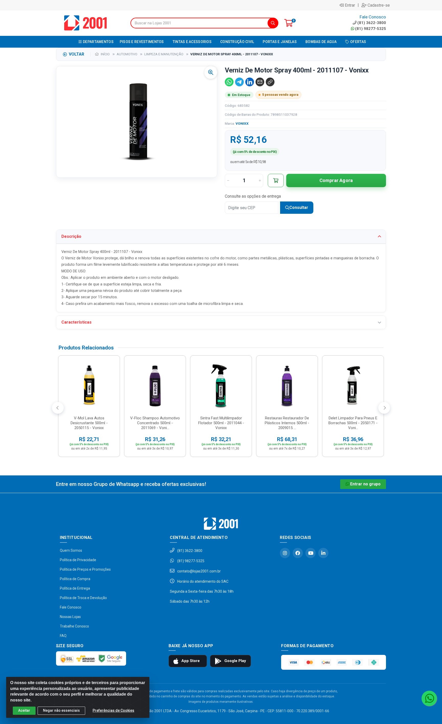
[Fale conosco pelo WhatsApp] (429, 698)
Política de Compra (75, 579)
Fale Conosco (70, 607)
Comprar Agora (336, 180)
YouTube (310, 553)
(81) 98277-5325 (370, 28)
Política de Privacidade (78, 560)
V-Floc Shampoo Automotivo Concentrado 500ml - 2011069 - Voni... (155, 423)
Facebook (298, 553)
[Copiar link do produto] (270, 82)
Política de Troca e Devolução (83, 598)
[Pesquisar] (273, 23)
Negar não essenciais (61, 710)
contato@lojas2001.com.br (198, 571)
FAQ (63, 636)
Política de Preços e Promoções (85, 569)
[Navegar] (58, 408)
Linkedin (323, 553)
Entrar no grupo (365, 484)
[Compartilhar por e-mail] (260, 82)
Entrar (350, 5)
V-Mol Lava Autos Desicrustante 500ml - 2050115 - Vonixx (89, 423)
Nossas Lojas (70, 617)
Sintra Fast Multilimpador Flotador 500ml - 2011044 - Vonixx (221, 423)
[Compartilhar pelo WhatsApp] (229, 82)
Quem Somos (71, 550)
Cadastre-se (379, 5)
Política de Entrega (75, 588)
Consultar (298, 207)
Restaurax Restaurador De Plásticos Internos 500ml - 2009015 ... (287, 423)
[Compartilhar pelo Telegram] (239, 82)
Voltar (76, 54)
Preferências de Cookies (113, 710)
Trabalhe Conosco (74, 626)
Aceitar (24, 710)
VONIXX (242, 123)
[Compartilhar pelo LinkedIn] (249, 82)
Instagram (285, 553)
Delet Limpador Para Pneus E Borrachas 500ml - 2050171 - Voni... (353, 423)
